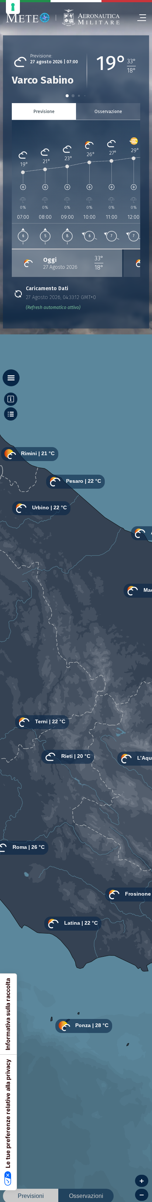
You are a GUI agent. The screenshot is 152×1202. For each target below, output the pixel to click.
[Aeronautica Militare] (91, 18)
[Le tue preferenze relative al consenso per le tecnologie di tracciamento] (13, 7)
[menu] (138, 17)
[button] (67, 95)
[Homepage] (28, 18)
